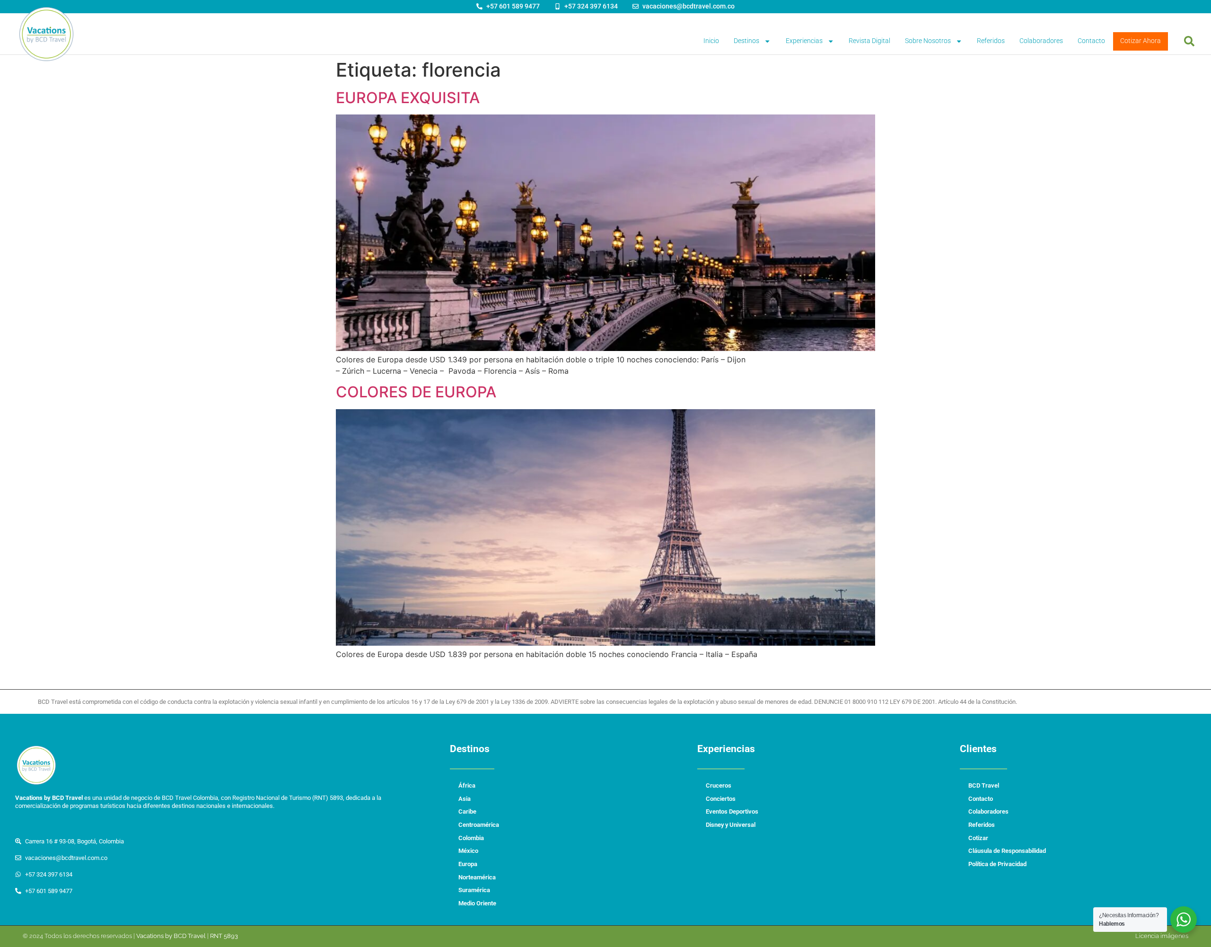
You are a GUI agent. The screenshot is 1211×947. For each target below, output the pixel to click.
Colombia (471, 838)
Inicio (711, 41)
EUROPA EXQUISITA (408, 97)
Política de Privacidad (997, 864)
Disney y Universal (730, 824)
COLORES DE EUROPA (416, 392)
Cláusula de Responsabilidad (1007, 850)
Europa (467, 864)
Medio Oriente (477, 903)
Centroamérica (478, 824)
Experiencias (804, 41)
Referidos (991, 41)
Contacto (1091, 41)
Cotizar (978, 838)
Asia (464, 798)
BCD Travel (983, 785)
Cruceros (718, 785)
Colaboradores (1041, 41)
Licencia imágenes (1161, 935)
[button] (1189, 41)
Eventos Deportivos (732, 811)
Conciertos (721, 798)
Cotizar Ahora (1140, 41)
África (466, 785)
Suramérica (474, 890)
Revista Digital (869, 41)
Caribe (467, 811)
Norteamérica (477, 877)
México (468, 850)
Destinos (746, 41)
